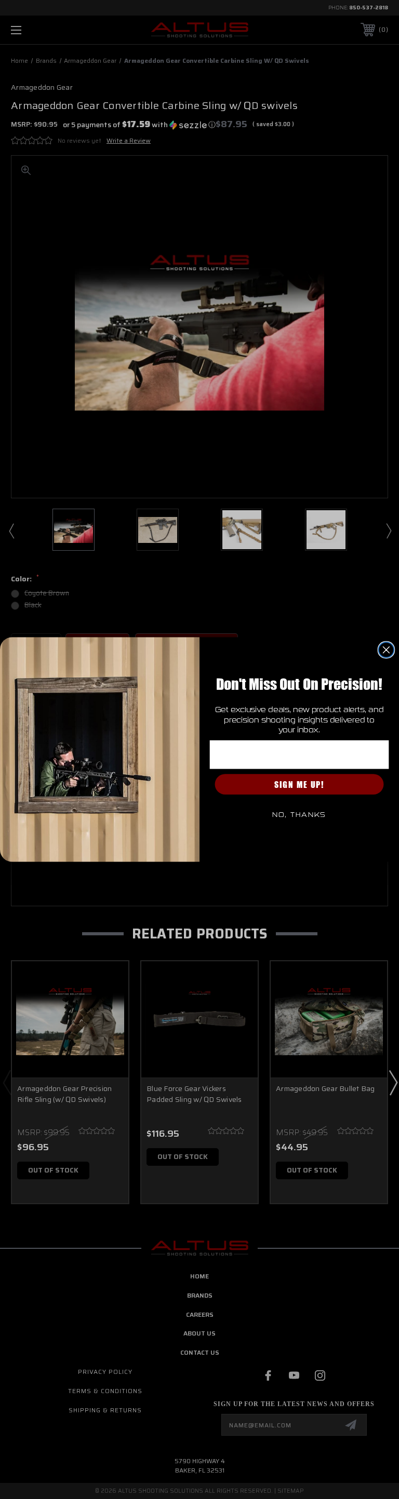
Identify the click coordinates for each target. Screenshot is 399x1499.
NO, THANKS (299, 815)
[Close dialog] (386, 650)
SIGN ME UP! (299, 784)
